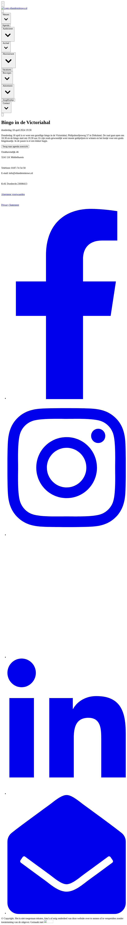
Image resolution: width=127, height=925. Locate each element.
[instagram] (66, 534)
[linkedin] (66, 793)
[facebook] (66, 398)
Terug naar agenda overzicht (15, 146)
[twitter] (66, 657)
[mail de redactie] (66, 913)
